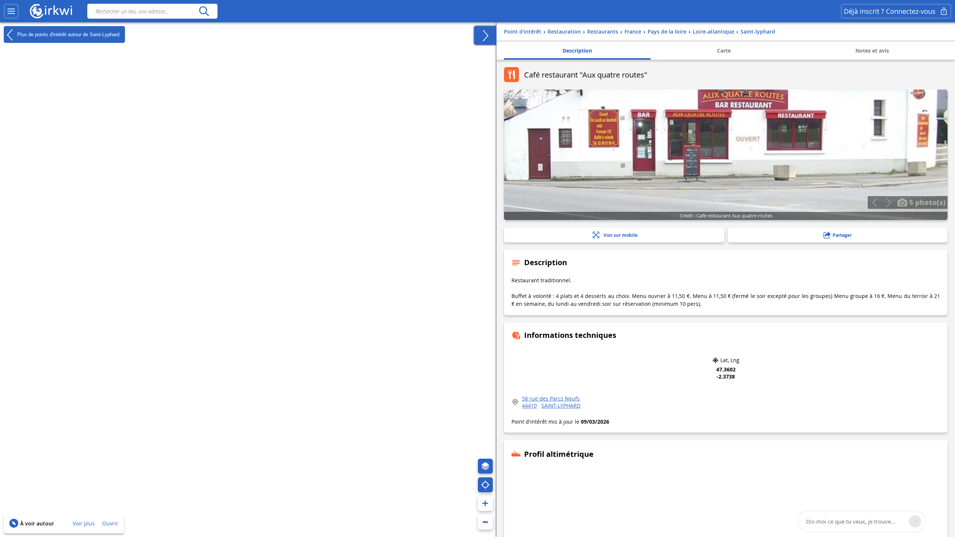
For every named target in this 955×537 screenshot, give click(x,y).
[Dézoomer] (485, 522)
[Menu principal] (11, 11)
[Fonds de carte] (485, 466)
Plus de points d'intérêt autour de (67, 34)
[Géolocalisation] (485, 484)
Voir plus (84, 523)
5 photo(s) (926, 202)
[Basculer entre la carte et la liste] (485, 35)
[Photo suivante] (888, 202)
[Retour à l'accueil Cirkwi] (51, 11)
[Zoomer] (485, 503)
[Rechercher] (204, 11)
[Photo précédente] (875, 202)
